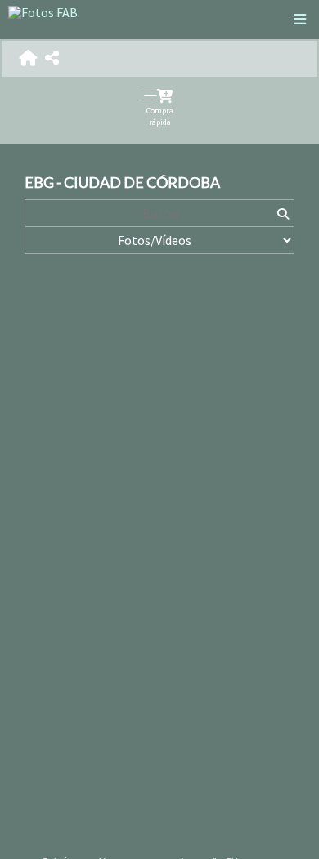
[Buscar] (282, 213)
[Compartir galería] (52, 58)
